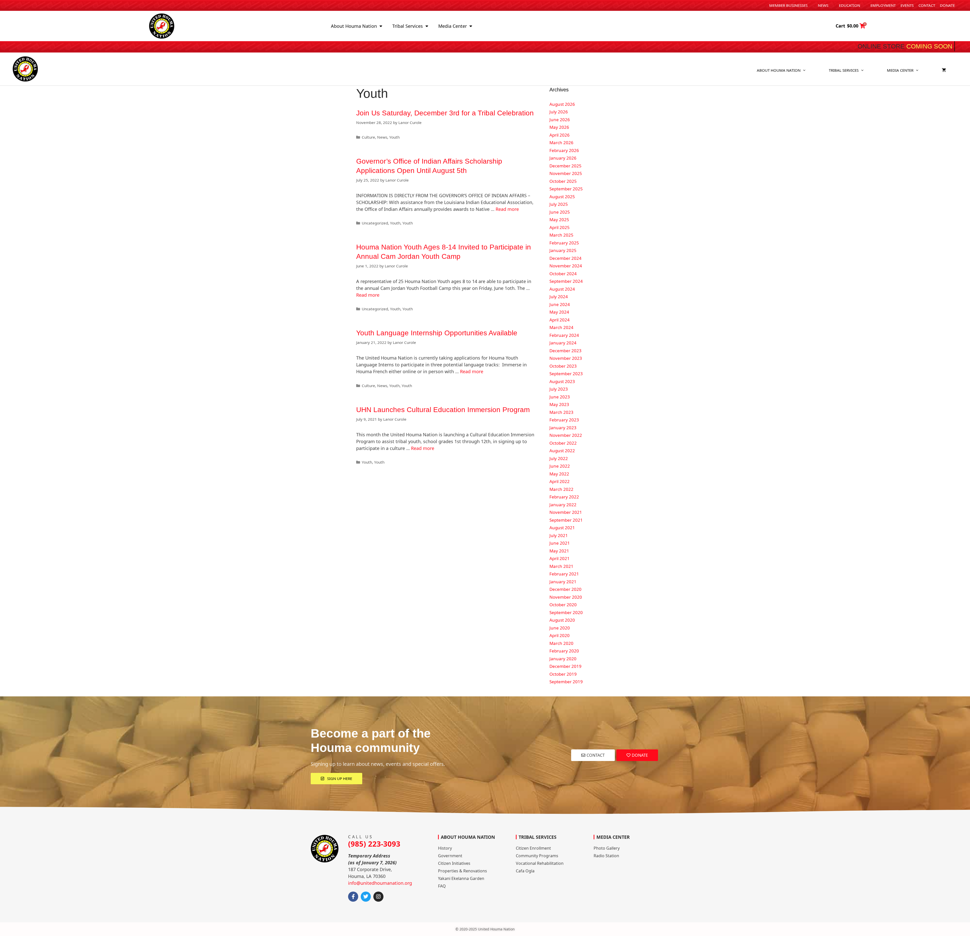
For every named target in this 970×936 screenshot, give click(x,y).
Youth (394, 137)
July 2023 (558, 389)
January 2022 (562, 505)
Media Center (452, 26)
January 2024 (562, 343)
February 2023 (564, 420)
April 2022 (559, 481)
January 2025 (562, 250)
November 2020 (565, 597)
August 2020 (562, 620)
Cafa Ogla (525, 871)
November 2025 (565, 173)
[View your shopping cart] (943, 70)
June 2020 (559, 628)
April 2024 (559, 320)
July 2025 (558, 204)
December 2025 (565, 166)
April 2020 (559, 635)
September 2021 (566, 520)
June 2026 (559, 119)
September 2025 (566, 189)
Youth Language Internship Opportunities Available (436, 333)
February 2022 (564, 497)
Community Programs (537, 855)
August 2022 (562, 450)
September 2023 (566, 373)
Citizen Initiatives (454, 863)
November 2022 (565, 435)
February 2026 (564, 150)
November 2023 (565, 358)
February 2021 (564, 574)
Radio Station (606, 855)
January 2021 (562, 582)
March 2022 (561, 489)
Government (450, 855)
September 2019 (566, 682)
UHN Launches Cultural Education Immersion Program (443, 410)
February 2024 (564, 335)
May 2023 (559, 404)
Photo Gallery (607, 848)
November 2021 (565, 512)
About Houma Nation (354, 26)
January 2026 (562, 158)
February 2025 (564, 243)
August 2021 (562, 527)
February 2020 (564, 651)
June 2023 (559, 397)
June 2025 (559, 212)
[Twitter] (366, 897)
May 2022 (559, 474)
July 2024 (558, 296)
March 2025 (561, 235)
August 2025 (562, 196)
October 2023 (563, 366)
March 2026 (561, 142)
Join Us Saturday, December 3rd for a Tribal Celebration (445, 113)
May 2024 (559, 312)
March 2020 (561, 643)
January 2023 (562, 428)
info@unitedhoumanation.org (380, 883)
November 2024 (565, 266)
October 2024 (563, 273)
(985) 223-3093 (374, 844)
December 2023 (565, 350)
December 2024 (565, 258)
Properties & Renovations (462, 871)
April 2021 (559, 558)
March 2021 (561, 566)
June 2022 (559, 466)
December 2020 (565, 589)
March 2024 (561, 327)
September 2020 (566, 612)
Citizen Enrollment (533, 848)
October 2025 (563, 181)
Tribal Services (407, 26)
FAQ (442, 886)
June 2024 (559, 304)
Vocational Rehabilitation (540, 863)
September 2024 (566, 281)
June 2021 (559, 543)
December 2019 (565, 666)
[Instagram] (378, 897)
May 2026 (559, 127)
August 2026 (562, 104)
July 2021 (558, 535)
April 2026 (559, 135)
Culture (368, 137)
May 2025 (559, 219)
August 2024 (562, 289)
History (445, 848)
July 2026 (558, 112)
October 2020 (563, 605)
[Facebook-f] (353, 897)
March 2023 (561, 412)
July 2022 (558, 458)
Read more (507, 209)
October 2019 (563, 674)
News (382, 137)
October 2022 (563, 443)
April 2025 (559, 227)
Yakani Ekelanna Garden (461, 878)
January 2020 (562, 659)
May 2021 (559, 551)
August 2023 (562, 381)
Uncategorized (375, 222)
